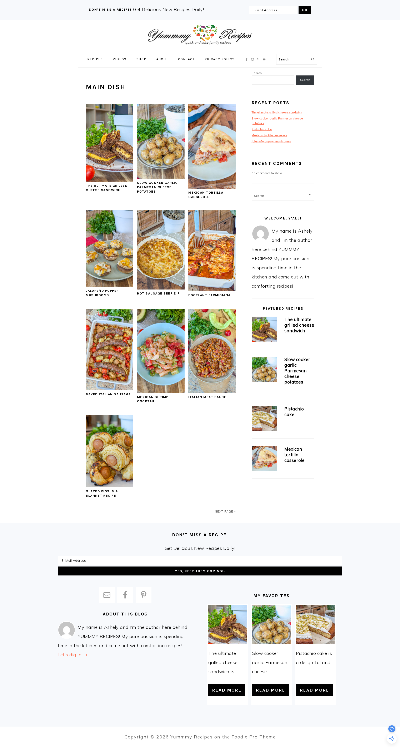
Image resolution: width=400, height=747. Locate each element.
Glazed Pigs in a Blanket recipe (102, 493)
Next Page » (225, 511)
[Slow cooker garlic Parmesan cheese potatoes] (264, 370)
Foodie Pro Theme (254, 737)
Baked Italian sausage (108, 394)
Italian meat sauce (207, 397)
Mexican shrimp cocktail (152, 399)
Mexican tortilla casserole (205, 195)
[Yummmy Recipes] (200, 48)
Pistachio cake (262, 129)
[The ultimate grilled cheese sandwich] (264, 330)
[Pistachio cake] (264, 419)
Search (257, 73)
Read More (226, 690)
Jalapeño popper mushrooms (102, 293)
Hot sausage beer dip (158, 293)
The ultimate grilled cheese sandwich (107, 188)
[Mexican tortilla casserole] (264, 459)
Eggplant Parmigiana (209, 295)
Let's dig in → (73, 655)
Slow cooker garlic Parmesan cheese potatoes (157, 187)
